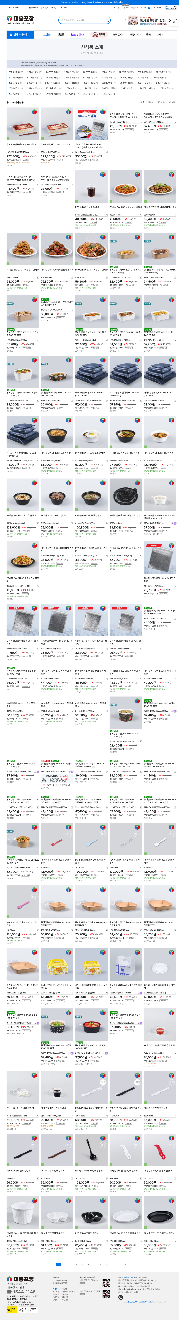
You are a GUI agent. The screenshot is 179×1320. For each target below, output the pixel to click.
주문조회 (134, 7)
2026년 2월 (126, 72)
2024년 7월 (144, 83)
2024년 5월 (16, 88)
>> (125, 1264)
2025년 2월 (16, 83)
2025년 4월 (142, 77)
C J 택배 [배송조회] (60, 1280)
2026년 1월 (145, 72)
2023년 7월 (34, 93)
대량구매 (65, 1294)
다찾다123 (172, 21)
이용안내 (65, 1289)
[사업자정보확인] (149, 1280)
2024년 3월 (53, 88)
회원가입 (125, 7)
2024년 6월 (163, 83)
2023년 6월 (53, 93)
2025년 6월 (108, 77)
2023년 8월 (16, 93)
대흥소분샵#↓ (77, 34)
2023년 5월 (72, 93)
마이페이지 (157, 7)
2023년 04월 (91, 93)
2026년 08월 (16, 72)
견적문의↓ (118, 34)
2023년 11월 (128, 88)
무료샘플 (65, 1300)
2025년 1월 (34, 83)
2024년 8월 (127, 83)
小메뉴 (160, 34)
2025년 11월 (16, 77)
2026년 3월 (108, 72)
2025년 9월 (53, 77)
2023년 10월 (147, 88)
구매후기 (54, 7)
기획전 (101, 34)
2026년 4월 (90, 72)
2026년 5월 (71, 72)
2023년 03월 (111, 93)
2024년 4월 (34, 88)
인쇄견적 (56, 1297)
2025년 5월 (127, 77)
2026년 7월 (34, 72)
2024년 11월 (72, 83)
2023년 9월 (166, 88)
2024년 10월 (90, 83)
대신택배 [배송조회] (60, 1283)
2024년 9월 (109, 83)
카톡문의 (12, 1310)
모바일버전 (33, 1310)
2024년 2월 (73, 88)
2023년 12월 (109, 88)
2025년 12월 (163, 72)
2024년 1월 (91, 88)
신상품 (61, 34)
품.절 (148, 34)
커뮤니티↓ (135, 34)
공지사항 (64, 7)
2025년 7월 (90, 77)
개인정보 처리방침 (68, 1292)
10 (113, 1264)
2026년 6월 (53, 72)
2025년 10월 (34, 77)
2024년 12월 (53, 83)
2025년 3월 (159, 77)
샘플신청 (65, 1297)
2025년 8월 (71, 77)
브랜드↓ (47, 34)
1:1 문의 (24, 1310)
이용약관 (56, 1292)
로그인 (116, 7)
